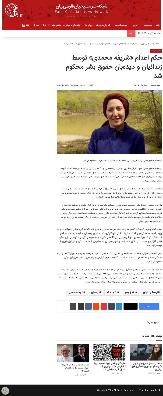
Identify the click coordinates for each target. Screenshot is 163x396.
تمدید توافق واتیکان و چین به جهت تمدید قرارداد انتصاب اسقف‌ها (75, 368)
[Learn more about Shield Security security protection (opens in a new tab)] (5, 391)
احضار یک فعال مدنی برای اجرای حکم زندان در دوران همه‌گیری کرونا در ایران (146, 366)
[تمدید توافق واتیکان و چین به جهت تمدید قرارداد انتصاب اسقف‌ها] (73, 353)
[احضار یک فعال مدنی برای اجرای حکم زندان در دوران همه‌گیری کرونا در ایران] (146, 352)
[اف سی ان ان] (81, 10)
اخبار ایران (134, 44)
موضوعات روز (121, 25)
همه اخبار (150, 44)
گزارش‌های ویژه (103, 25)
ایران (135, 25)
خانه (157, 25)
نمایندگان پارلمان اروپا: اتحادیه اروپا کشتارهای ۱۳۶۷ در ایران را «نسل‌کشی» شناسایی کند (109, 366)
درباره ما (88, 25)
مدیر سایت (155, 85)
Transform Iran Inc (148, 390)
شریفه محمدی (76, 292)
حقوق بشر (56, 25)
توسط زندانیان (150, 292)
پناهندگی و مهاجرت (71, 25)
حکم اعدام (112, 292)
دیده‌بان (95, 292)
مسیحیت (148, 25)
